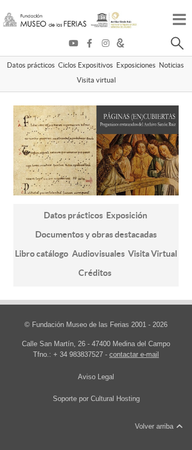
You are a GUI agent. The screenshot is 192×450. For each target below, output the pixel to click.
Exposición (126, 215)
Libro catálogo (41, 253)
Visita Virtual (152, 253)
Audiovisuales (98, 253)
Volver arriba (155, 426)
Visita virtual (96, 81)
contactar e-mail (134, 354)
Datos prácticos (31, 66)
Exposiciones (136, 66)
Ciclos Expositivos (85, 66)
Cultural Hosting (115, 399)
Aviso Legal (96, 377)
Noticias (171, 66)
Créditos (94, 272)
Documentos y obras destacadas (96, 234)
